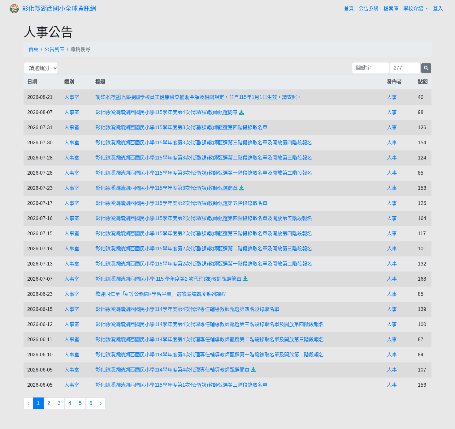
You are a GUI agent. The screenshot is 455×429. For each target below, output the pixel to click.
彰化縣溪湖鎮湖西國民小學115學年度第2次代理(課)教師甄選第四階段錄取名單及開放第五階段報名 (203, 218)
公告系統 (369, 8)
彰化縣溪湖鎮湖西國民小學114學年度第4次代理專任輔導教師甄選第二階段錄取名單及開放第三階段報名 (209, 339)
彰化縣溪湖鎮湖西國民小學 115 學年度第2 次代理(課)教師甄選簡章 (168, 279)
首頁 (350, 8)
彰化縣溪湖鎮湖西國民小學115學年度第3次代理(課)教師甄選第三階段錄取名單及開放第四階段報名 (203, 142)
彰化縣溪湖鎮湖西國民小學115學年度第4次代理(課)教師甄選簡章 (166, 112)
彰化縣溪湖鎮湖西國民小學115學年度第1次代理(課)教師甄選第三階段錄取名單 (181, 385)
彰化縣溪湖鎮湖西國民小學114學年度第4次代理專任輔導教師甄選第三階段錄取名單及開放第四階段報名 (209, 324)
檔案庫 (391, 8)
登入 (438, 8)
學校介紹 (413, 8)
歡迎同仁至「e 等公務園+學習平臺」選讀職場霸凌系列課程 (160, 294)
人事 (392, 97)
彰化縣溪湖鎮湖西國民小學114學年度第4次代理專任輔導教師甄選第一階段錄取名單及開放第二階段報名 (209, 354)
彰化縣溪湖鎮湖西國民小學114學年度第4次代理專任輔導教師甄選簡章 (172, 369)
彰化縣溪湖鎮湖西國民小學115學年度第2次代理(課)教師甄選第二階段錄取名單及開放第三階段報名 (203, 248)
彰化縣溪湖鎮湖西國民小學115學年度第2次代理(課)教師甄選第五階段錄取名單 (181, 203)
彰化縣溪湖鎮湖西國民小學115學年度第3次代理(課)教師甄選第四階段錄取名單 (181, 127)
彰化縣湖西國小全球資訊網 (59, 8)
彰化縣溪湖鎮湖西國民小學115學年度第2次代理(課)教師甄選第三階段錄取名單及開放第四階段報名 (203, 233)
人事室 (71, 97)
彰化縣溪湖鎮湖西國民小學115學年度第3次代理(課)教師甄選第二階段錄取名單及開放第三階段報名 (203, 157)
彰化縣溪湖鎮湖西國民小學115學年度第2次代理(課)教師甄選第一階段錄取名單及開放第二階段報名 (203, 263)
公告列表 (54, 49)
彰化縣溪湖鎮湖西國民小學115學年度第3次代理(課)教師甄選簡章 (166, 188)
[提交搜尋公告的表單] (426, 68)
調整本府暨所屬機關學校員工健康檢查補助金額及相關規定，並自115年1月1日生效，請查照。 (198, 97)
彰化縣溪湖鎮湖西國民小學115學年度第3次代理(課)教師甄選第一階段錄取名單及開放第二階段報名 (203, 173)
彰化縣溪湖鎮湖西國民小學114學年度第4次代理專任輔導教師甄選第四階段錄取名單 (187, 309)
